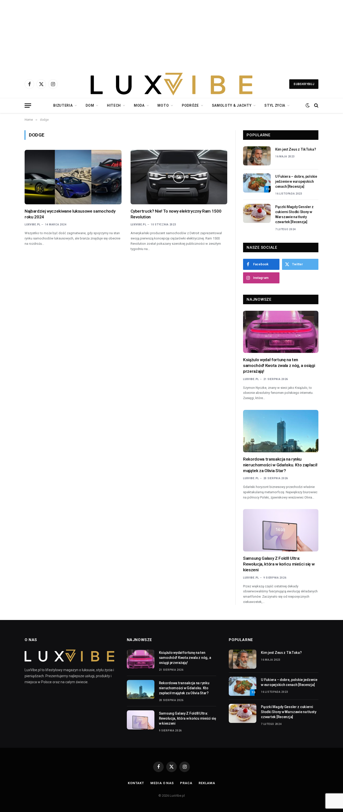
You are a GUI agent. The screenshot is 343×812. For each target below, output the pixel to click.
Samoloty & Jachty (232, 105)
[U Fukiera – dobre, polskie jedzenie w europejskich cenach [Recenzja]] (257, 183)
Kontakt (136, 783)
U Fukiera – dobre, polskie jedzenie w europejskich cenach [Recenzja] (296, 181)
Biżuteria (63, 105)
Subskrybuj (304, 84)
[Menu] (28, 105)
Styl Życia (274, 105)
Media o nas (162, 783)
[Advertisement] (171, 35)
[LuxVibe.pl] (171, 84)
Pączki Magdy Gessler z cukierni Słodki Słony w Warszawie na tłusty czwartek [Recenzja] (294, 214)
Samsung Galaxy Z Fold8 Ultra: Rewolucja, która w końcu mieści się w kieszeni (278, 564)
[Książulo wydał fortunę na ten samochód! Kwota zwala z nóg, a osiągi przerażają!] (280, 332)
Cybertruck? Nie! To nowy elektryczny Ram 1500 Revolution (176, 214)
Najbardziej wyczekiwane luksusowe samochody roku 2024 (70, 214)
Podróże (190, 105)
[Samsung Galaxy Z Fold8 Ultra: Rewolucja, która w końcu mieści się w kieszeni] (280, 530)
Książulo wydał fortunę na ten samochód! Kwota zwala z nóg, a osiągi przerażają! (279, 365)
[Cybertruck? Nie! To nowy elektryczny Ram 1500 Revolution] (179, 177)
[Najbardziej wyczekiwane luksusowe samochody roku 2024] (73, 177)
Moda (139, 105)
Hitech (114, 105)
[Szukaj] (315, 105)
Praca (186, 783)
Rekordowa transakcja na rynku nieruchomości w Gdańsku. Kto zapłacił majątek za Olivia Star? (280, 465)
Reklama (207, 783)
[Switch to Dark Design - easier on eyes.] (307, 105)
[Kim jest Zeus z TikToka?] (257, 155)
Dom (90, 105)
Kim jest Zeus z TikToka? (295, 149)
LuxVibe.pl (32, 224)
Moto (163, 105)
